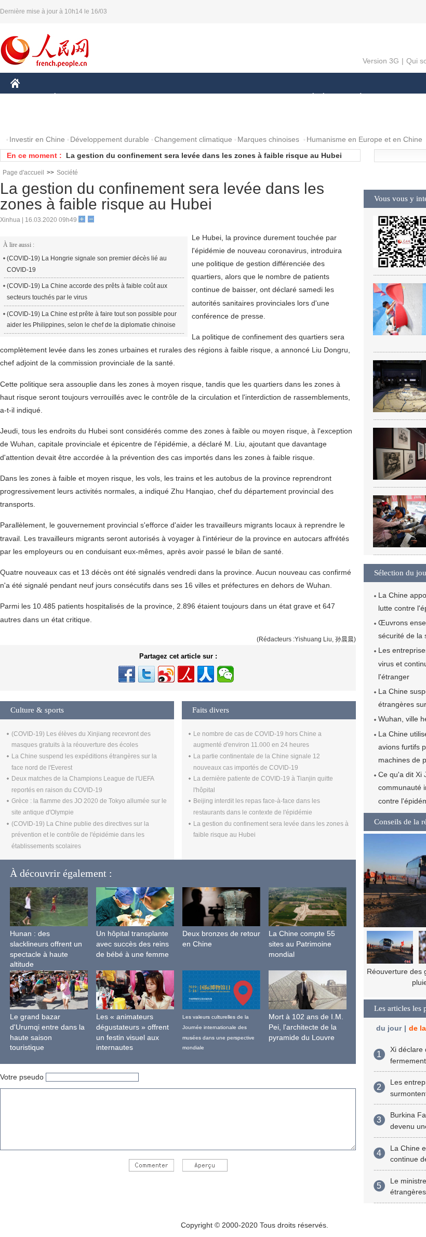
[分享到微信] (225, 674)
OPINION (33, 118)
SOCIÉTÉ (308, 98)
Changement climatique (193, 139)
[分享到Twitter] (146, 674)
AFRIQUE (167, 98)
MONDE (122, 98)
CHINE (29, 98)
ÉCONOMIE (74, 98)
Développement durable (109, 139)
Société (67, 172)
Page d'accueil (23, 172)
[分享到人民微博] (186, 674)
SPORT (397, 98)
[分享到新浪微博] (166, 674)
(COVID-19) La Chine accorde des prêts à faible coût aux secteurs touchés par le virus (87, 291)
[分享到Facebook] (126, 674)
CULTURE (261, 98)
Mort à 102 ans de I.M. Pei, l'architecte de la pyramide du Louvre (306, 1026)
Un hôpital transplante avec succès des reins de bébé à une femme (132, 943)
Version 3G (381, 61)
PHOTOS (77, 118)
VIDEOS (120, 118)
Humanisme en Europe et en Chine (364, 139)
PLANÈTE (355, 98)
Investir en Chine (37, 139)
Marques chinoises (268, 139)
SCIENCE (213, 98)
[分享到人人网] (205, 674)
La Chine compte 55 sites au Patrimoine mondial (302, 943)
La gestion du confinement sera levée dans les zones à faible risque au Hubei (204, 155)
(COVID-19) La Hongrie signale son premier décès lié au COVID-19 (87, 264)
